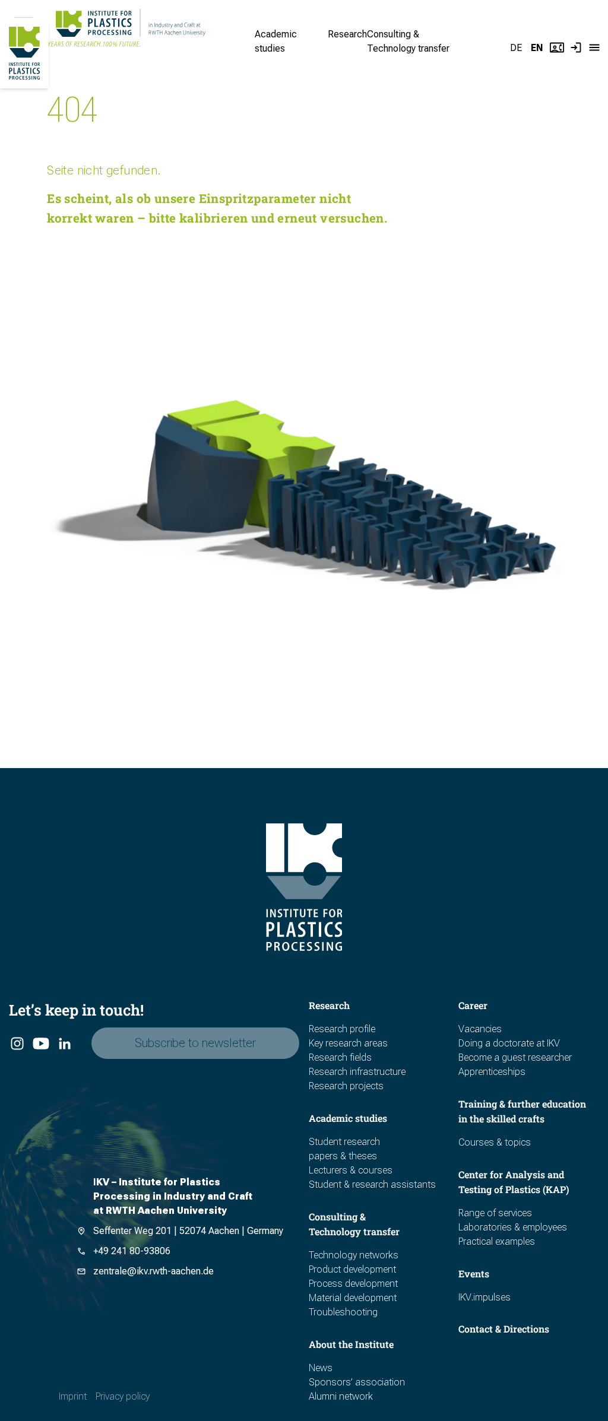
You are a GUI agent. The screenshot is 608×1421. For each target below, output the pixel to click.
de (516, 47)
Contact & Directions (503, 1328)
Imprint (73, 1396)
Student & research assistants (372, 1184)
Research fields (340, 1057)
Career (472, 1005)
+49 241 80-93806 (131, 1251)
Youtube (40, 1044)
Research (347, 34)
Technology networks (353, 1255)
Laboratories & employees (512, 1227)
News (320, 1368)
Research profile (342, 1029)
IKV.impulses (484, 1297)
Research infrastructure (357, 1071)
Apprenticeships (491, 1071)
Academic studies (348, 1118)
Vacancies (480, 1029)
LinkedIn (64, 1044)
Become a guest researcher (515, 1057)
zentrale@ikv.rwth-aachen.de (153, 1271)
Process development (353, 1283)
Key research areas (348, 1043)
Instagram (16, 1044)
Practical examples (496, 1241)
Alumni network (341, 1396)
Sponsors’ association (357, 1382)
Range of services (495, 1213)
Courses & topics (494, 1142)
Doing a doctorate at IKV (509, 1043)
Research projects (346, 1086)
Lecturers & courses (350, 1170)
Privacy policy (123, 1396)
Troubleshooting (343, 1312)
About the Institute (351, 1344)
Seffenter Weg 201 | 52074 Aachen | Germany (188, 1230)
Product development (352, 1269)
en (537, 47)
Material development (353, 1297)
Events (473, 1273)
